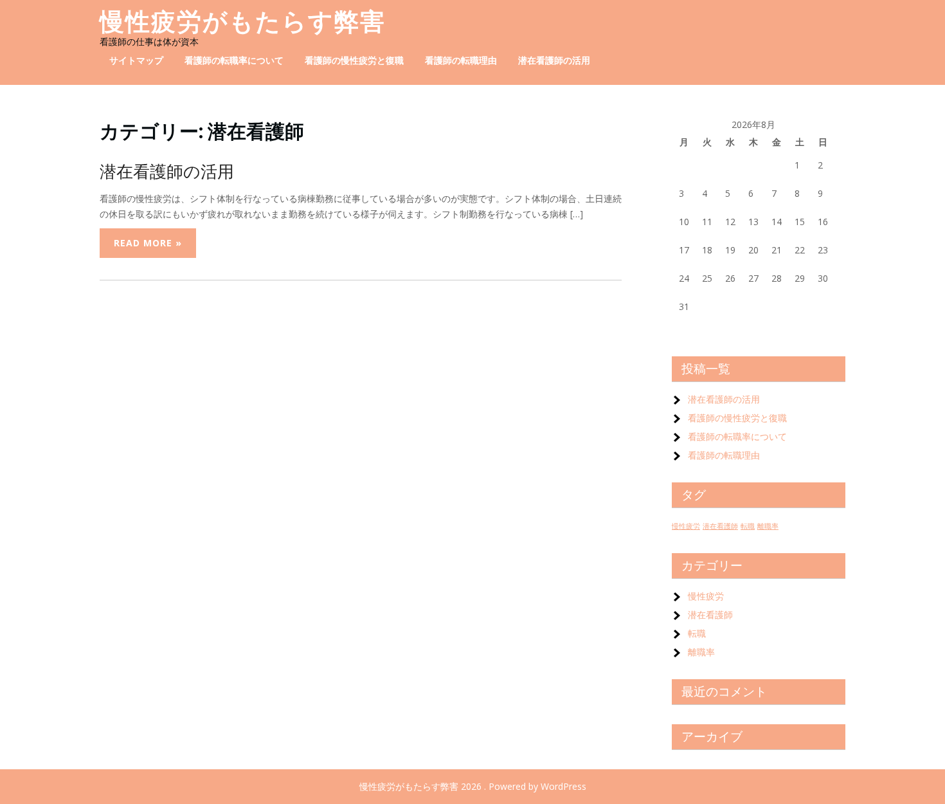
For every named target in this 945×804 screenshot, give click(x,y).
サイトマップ (136, 60)
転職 (748, 526)
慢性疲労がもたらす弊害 (243, 22)
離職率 (768, 526)
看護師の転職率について (234, 60)
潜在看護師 (720, 526)
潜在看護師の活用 (554, 60)
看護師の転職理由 (461, 60)
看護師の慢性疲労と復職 (354, 60)
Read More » (148, 243)
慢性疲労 (686, 526)
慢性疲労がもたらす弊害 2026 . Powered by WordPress (472, 786)
